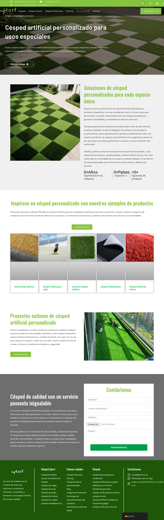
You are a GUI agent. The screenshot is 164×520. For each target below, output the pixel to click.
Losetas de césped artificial (80, 288)
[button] (143, 3)
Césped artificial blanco (111, 286)
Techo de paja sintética (24, 286)
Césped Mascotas (54, 11)
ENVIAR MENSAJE (119, 447)
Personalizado (83, 11)
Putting (69, 11)
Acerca (96, 11)
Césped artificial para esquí (52, 288)
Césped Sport (35, 11)
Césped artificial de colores (138, 288)
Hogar (8, 15)
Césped (22, 11)
